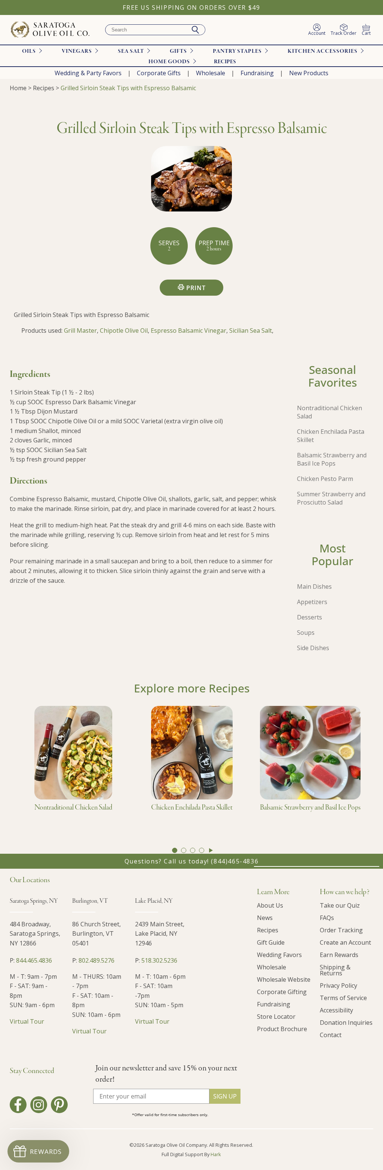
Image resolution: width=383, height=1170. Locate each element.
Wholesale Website (283, 979)
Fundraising (257, 73)
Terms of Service (343, 998)
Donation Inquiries (346, 1023)
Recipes (225, 61)
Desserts (309, 617)
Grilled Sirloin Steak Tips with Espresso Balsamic (128, 88)
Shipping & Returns (335, 970)
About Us (270, 905)
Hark (216, 1154)
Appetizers (312, 602)
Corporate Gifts (159, 73)
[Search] (195, 30)
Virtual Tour (27, 1021)
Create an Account (345, 942)
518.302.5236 (159, 960)
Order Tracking (341, 930)
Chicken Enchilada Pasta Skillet (330, 435)
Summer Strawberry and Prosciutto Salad (331, 498)
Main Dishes (314, 586)
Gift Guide (271, 942)
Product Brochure (282, 1029)
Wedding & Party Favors (88, 73)
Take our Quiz (340, 905)
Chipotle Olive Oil (124, 330)
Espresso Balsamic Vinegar (188, 330)
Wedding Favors (279, 955)
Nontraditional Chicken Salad (329, 412)
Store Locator (276, 1017)
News (265, 918)
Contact (330, 1035)
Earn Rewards (339, 955)
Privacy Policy (338, 985)
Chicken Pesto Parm (325, 479)
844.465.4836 (34, 960)
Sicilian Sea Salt (250, 330)
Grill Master (80, 330)
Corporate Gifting (282, 992)
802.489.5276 (96, 960)
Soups (306, 632)
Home (18, 88)
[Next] (211, 850)
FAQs (327, 918)
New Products (308, 73)
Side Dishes (313, 648)
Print (196, 288)
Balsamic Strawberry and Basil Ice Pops (332, 459)
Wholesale (210, 73)
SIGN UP (225, 1096)
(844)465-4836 (234, 861)
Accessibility (336, 1010)
